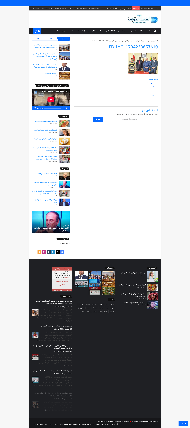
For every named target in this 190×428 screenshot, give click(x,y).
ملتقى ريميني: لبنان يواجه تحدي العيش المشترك (56, 326)
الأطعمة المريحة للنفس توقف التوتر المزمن (45, 130)
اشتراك (98, 119)
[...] (65, 320)
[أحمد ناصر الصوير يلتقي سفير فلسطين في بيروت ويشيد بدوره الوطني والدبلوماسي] (64, 193)
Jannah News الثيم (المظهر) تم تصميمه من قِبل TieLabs (114, 421)
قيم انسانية (99, 424)
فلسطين (112, 311)
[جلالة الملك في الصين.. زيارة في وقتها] (64, 176)
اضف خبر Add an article (63, 8)
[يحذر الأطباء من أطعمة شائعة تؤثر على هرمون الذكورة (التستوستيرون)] (64, 150)
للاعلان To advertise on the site (83, 424)
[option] (51, 222)
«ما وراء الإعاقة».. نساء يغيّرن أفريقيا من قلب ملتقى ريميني (52, 370)
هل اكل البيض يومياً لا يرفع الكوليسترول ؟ (46, 139)
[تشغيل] (67, 108)
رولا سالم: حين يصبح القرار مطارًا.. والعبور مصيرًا (133, 273)
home (41, 424)
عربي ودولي (132, 30)
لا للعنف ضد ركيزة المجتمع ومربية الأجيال (134, 303)
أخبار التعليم (92, 30)
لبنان (105, 311)
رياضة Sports (115, 30)
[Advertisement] (116, 129)
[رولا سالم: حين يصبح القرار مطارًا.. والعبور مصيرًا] (152, 276)
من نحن (55, 424)
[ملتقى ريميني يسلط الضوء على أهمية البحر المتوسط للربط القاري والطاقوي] (95, 283)
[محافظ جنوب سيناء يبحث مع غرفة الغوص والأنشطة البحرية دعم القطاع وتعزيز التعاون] (64, 47)
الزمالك (88, 304)
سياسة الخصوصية (95, 8)
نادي (83, 311)
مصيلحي (89, 311)
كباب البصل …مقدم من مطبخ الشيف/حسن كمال (132, 285)
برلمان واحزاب (81, 30)
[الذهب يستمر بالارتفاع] (64, 75)
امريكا (112, 308)
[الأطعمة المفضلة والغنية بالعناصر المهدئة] (64, 123)
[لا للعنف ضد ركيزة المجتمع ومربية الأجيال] (152, 305)
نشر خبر (64, 30)
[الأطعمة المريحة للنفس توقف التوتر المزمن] (64, 132)
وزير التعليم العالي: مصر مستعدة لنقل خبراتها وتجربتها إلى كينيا (129, 41)
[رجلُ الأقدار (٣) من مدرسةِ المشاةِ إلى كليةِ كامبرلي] (64, 202)
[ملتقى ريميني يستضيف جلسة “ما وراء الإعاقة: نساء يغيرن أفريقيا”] (81, 283)
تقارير (107, 30)
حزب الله (95, 308)
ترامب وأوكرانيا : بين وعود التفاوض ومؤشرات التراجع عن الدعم (51, 229)
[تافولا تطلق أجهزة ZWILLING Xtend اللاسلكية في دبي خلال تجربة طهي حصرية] (64, 159)
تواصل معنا (48, 424)
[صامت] (38, 108)
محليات (100, 30)
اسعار (105, 304)
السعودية (81, 304)
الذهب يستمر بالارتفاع (51, 73)
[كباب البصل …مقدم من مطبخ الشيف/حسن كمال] (152, 287)
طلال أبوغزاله (80, 308)
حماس (88, 308)
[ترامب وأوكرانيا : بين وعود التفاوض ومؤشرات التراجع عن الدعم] (64, 184)
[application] (51, 99)
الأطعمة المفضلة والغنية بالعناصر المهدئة (46, 121)
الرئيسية (36, 8)
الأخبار (148, 30)
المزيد (72, 30)
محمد (100, 311)
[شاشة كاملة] (35, 108)
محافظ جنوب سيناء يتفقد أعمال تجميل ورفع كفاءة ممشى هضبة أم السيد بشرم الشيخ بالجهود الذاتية (45, 56)
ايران (107, 308)
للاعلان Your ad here (80, 8)
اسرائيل (112, 304)
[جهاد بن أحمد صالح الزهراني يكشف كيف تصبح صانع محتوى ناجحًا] (152, 296)
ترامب (101, 308)
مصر (95, 311)
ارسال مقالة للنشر (47, 8)
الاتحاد (100, 304)
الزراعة (94, 304)
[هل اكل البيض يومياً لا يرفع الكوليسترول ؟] (64, 141)
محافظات (141, 30)
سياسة (124, 30)
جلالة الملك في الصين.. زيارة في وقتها (47, 173)
